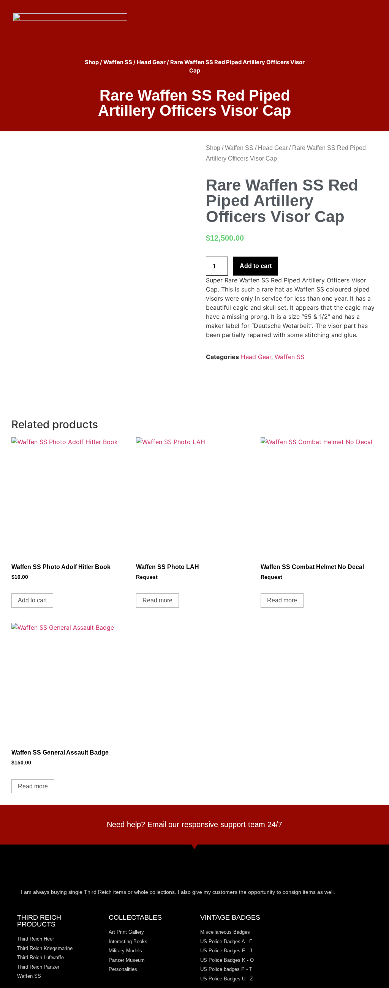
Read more (157, 600)
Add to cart (256, 266)
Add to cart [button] (32, 600)
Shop (92, 62)
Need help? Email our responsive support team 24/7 (194, 824)
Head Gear (151, 62)
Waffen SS (117, 62)
